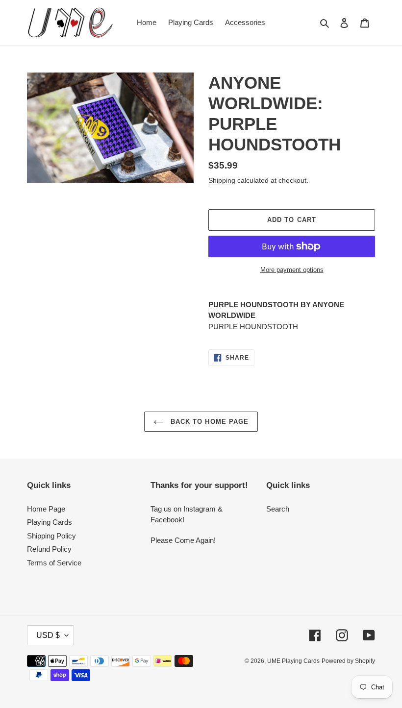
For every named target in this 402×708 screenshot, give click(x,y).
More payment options (292, 269)
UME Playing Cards (293, 661)
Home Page (46, 509)
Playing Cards (49, 522)
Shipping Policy (51, 536)
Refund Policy (49, 549)
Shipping (221, 180)
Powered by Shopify (348, 661)
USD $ (48, 635)
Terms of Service (54, 563)
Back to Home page (208, 421)
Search (277, 509)
